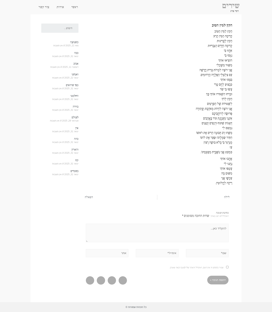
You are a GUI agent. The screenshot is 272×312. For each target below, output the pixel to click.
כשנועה (74, 42)
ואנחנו (75, 74)
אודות (60, 7)
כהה (76, 139)
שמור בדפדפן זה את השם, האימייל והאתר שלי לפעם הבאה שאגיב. (196, 267)
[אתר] (107, 254)
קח (76, 160)
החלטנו (74, 96)
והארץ (74, 149)
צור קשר (43, 7)
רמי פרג (234, 11)
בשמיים (74, 171)
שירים (231, 6)
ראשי (74, 7)
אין (76, 128)
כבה (76, 53)
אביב (75, 64)
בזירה (75, 107)
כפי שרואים (72, 85)
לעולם (75, 117)
